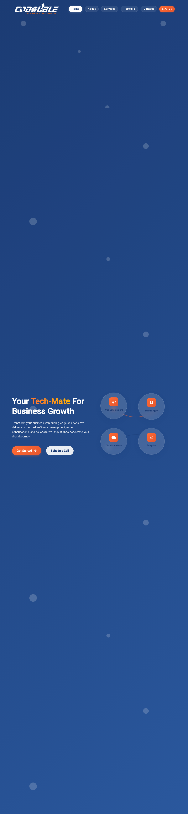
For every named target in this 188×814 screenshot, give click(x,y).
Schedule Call (60, 450)
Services (109, 8)
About (92, 8)
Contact (148, 8)
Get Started (25, 450)
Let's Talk (167, 9)
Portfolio (129, 8)
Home (75, 8)
